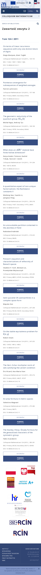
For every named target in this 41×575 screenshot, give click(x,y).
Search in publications (10, 23)
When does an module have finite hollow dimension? (18, 151)
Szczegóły (20, 70)
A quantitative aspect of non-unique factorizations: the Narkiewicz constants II (19, 189)
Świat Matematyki (8, 558)
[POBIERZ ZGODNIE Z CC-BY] (20, 75)
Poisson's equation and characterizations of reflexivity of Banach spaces (18, 261)
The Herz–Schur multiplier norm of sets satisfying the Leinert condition (19, 366)
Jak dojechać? (34, 560)
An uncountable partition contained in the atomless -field (20, 226)
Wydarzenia (6, 551)
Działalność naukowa (10, 553)
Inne (3, 560)
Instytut (5, 549)
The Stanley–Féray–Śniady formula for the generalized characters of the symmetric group (20, 432)
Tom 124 (6, 39)
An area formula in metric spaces (18, 399)
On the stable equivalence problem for (20, 332)
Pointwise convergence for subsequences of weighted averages (19, 83)
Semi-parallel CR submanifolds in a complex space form (19, 299)
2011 (16, 39)
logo (3, 4)
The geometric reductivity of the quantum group (17, 117)
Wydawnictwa (7, 556)
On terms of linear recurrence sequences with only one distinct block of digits (20, 49)
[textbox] (21, 119)
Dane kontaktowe (32, 549)
